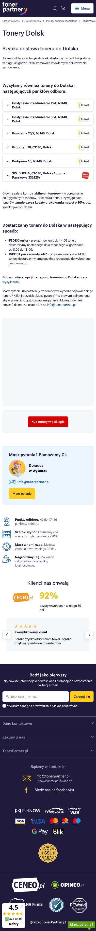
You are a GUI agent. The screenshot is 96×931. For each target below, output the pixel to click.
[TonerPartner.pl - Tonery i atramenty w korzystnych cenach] (14, 8)
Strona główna (11, 21)
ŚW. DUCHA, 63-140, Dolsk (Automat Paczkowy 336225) (39, 175)
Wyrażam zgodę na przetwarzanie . (43, 706)
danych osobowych (65, 706)
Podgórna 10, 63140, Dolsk (32, 161)
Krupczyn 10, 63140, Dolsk (31, 147)
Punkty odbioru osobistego (61, 21)
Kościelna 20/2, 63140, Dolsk (33, 133)
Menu (85, 8)
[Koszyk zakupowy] (63, 8)
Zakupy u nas (33, 21)
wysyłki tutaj (10, 282)
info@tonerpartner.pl (61, 305)
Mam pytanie (22, 493)
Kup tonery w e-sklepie (48, 422)
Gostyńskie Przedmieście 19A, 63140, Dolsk (40, 105)
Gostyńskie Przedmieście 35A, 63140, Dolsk (40, 119)
